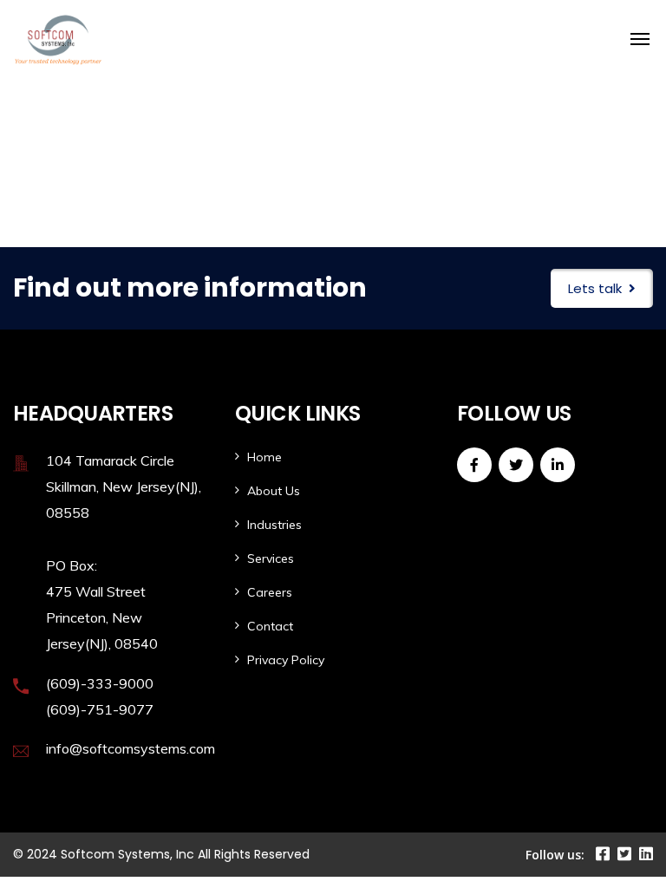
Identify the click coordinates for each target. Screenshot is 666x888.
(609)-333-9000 (99, 683)
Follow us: (555, 854)
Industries (274, 524)
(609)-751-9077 (99, 709)
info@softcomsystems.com (130, 748)
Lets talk (595, 288)
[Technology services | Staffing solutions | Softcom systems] (175, 39)
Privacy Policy (285, 660)
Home (264, 457)
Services (270, 558)
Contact (270, 626)
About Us (273, 491)
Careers (269, 592)
